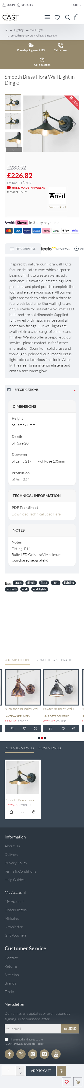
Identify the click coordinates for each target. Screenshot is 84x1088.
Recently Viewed (19, 748)
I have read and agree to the (24, 1041)
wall (25, 589)
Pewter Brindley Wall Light (61, 709)
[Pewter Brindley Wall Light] (61, 687)
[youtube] (56, 1054)
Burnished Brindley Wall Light (23, 709)
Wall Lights (36, 30)
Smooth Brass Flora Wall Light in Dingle (22, 800)
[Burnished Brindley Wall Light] (23, 687)
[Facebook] (9, 1054)
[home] (6, 29)
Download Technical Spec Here (36, 514)
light (56, 582)
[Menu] (47, 17)
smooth (12, 589)
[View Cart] (77, 17)
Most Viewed (49, 748)
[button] (28, 123)
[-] (20, 1073)
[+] (20, 1068)
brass (18, 582)
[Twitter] (21, 1054)
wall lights (39, 589)
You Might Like (17, 660)
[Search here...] (66, 17)
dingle (31, 582)
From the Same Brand (54, 660)
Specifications (26, 390)
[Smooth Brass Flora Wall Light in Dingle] (22, 777)
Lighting (19, 30)
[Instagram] (32, 1054)
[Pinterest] (44, 1054)
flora (44, 582)
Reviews (61, 249)
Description (26, 249)
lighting (69, 582)
